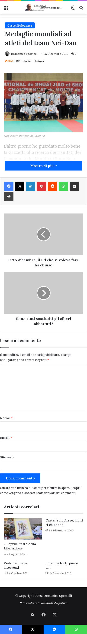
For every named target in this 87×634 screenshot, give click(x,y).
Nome (6, 418)
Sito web (7, 457)
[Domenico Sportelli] (43, 7)
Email (6, 437)
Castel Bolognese (19, 25)
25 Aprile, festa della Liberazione (20, 546)
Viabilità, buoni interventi (15, 565)
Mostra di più (42, 166)
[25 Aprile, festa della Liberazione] (23, 529)
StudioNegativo (56, 603)
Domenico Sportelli (24, 53)
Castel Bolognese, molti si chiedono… (64, 522)
